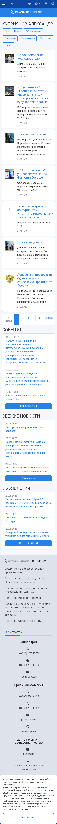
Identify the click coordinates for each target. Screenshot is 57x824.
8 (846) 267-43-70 (29, 653)
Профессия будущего (32, 134)
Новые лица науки (30, 242)
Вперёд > (49, 319)
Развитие (10, 38)
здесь (32, 790)
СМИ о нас (46, 38)
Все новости (29, 478)
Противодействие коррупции (24, 620)
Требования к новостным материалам (29, 767)
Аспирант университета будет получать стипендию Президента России (34, 280)
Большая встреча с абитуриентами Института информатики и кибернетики (35, 211)
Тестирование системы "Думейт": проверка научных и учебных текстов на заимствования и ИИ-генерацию (28, 503)
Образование (33, 31)
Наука (17, 31)
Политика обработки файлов (23, 597)
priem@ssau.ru (29, 719)
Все (7, 31)
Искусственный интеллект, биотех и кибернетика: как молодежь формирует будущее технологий (33, 95)
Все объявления (28, 543)
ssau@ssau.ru (29, 676)
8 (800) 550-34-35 (29, 696)
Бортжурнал (28, 38)
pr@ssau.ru (29, 754)
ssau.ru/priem (29, 731)
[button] (38, 4)
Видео (8, 45)
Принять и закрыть (28, 817)
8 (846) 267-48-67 (29, 708)
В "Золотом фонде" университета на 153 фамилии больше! (32, 173)
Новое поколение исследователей (30, 56)
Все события (28, 406)
